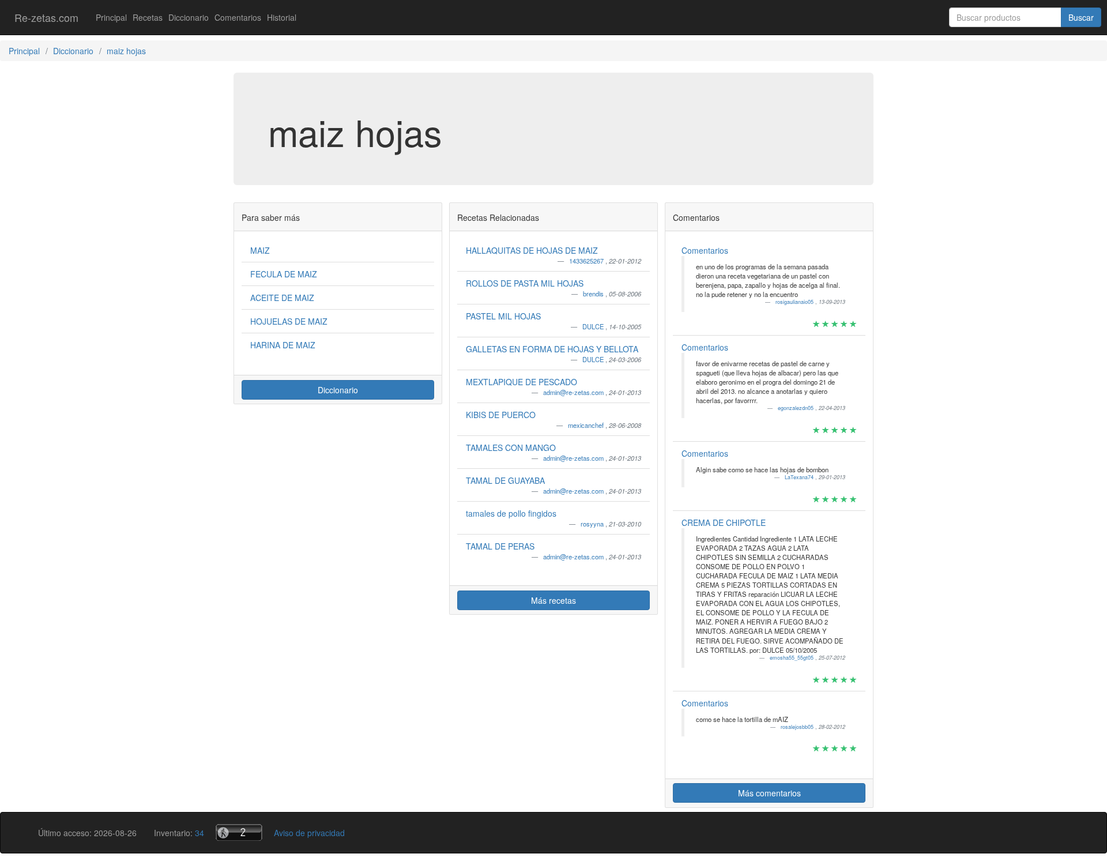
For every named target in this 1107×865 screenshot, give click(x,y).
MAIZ (260, 250)
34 (199, 832)
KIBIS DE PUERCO (501, 414)
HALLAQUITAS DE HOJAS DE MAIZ (532, 250)
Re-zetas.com (46, 17)
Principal (111, 17)
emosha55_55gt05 (792, 657)
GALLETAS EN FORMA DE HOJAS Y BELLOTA (552, 349)
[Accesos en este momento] (239, 832)
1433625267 (587, 260)
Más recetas (553, 600)
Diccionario (188, 17)
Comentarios (237, 17)
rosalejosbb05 (798, 727)
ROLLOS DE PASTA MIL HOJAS (524, 283)
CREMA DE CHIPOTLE (723, 522)
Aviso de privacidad (309, 832)
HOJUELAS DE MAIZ (288, 321)
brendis (594, 293)
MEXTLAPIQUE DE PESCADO (521, 382)
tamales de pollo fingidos (511, 513)
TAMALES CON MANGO (511, 447)
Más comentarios (769, 793)
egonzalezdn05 (796, 408)
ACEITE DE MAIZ (282, 297)
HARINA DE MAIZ (282, 345)
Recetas (148, 17)
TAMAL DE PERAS (500, 546)
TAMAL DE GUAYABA (505, 480)
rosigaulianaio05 (795, 302)
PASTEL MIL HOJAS (503, 316)
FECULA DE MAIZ (283, 274)
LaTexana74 (800, 477)
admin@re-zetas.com (574, 392)
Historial (281, 17)
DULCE (593, 326)
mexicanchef (586, 425)
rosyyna (593, 523)
